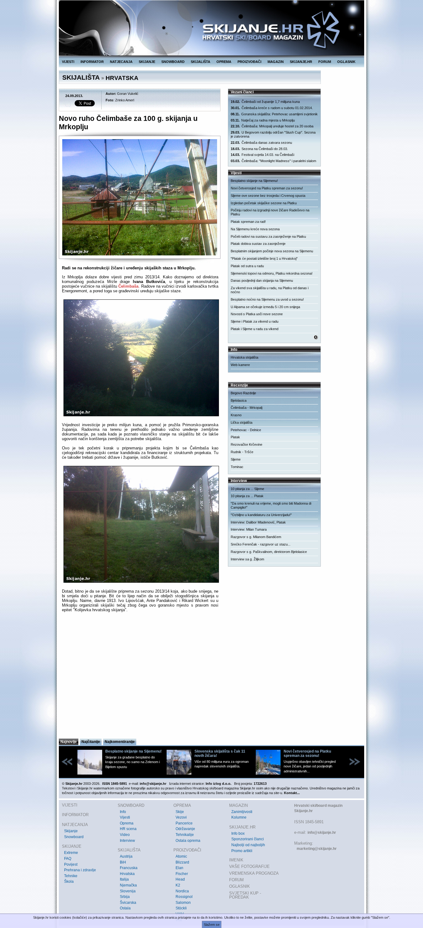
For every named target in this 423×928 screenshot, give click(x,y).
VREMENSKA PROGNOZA (254, 873)
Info (123, 812)
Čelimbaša (128, 286)
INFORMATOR (92, 62)
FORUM (324, 62)
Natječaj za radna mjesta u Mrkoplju (263, 120)
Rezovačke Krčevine (246, 444)
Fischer (182, 874)
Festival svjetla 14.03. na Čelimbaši (262, 155)
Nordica (182, 891)
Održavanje (185, 829)
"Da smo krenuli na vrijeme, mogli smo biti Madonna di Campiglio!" (271, 505)
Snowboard (74, 837)
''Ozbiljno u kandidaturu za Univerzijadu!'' (261, 515)
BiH (123, 862)
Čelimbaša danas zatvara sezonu (261, 142)
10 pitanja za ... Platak (247, 496)
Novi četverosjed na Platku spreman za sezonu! (267, 188)
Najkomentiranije (120, 742)
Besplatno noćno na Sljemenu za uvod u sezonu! (267, 299)
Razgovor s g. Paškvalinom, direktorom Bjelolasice (269, 552)
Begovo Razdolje (243, 393)
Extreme (71, 853)
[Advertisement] (140, 677)
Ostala (125, 908)
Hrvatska (127, 874)
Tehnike (70, 876)
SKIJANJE (147, 62)
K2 (178, 885)
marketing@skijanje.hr (317, 848)
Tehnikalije (185, 835)
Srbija (125, 897)
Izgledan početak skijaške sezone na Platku (264, 203)
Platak (235, 437)
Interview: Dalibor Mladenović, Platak (258, 522)
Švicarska (128, 902)
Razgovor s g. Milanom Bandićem (256, 537)
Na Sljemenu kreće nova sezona (255, 229)
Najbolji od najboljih (248, 845)
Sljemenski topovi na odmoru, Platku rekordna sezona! (271, 273)
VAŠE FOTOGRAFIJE (249, 866)
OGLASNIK (346, 62)
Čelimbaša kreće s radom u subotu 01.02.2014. (272, 108)
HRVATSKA (122, 78)
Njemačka (128, 885)
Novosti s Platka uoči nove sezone (257, 314)
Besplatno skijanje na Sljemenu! (254, 181)
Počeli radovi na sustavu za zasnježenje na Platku (268, 236)
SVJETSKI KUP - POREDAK (245, 895)
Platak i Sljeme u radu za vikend (254, 329)
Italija (124, 879)
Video (125, 835)
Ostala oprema (188, 840)
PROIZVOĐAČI (249, 62)
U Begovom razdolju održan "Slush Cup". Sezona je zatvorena (273, 134)
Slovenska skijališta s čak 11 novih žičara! (219, 753)
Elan (179, 868)
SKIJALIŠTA (200, 62)
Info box (238, 833)
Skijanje (71, 831)
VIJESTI (68, 62)
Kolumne (238, 817)
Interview (127, 840)
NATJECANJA (121, 62)
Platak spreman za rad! (248, 221)
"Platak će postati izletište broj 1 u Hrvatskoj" (264, 258)
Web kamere (240, 365)
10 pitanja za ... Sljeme (247, 489)
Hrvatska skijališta (244, 357)
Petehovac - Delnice (246, 430)
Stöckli (181, 908)
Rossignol (184, 897)
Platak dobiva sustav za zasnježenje (258, 243)
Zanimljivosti (241, 812)
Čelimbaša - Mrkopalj (246, 407)
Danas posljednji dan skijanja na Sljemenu (262, 280)
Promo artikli (241, 851)
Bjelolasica (238, 400)
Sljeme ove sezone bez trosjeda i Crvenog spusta (268, 195)
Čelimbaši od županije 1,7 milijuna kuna (265, 102)
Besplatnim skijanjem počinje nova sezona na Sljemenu (272, 251)
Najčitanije (90, 742)
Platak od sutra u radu (247, 266)
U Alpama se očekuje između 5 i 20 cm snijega (265, 307)
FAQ (67, 858)
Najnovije (68, 742)
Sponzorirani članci (247, 839)
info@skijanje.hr (321, 832)
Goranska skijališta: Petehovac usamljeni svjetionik (274, 114)
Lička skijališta (241, 422)
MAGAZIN (276, 62)
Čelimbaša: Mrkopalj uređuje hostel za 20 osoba (272, 126)
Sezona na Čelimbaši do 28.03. (259, 149)
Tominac (237, 467)
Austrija (126, 856)
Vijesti (125, 817)
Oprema (126, 823)
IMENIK (236, 860)
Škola (69, 881)
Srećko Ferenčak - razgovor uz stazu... (260, 544)
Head (180, 879)
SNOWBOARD (173, 62)
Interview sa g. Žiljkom (247, 559)
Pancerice (184, 823)
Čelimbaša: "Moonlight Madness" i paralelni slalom (273, 161)
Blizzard (182, 862)
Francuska (128, 868)
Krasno (236, 415)
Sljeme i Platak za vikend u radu (254, 321)
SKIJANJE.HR (301, 62)
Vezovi (181, 817)
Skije (180, 812)
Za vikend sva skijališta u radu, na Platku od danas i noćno (269, 290)
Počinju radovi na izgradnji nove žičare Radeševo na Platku (270, 212)
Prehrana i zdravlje (80, 870)
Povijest (70, 864)
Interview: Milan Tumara (249, 529)
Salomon (183, 902)
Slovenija (128, 891)
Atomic (181, 856)
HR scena (128, 829)
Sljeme (236, 459)
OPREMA (223, 62)
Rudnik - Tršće (242, 452)
